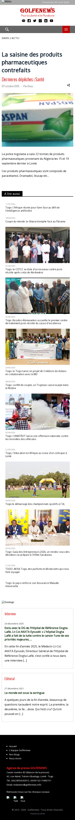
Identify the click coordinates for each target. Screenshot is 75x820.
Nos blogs (14, 754)
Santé (39, 79)
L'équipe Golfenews (20, 750)
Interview (10, 613)
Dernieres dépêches (17, 79)
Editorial (10, 678)
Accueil (13, 746)
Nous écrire (15, 758)
